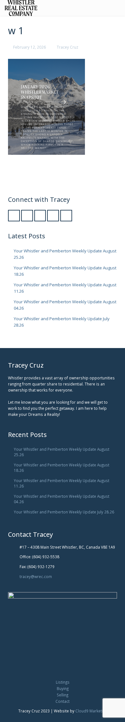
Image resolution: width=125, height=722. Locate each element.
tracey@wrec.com (36, 576)
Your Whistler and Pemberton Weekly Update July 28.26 (64, 511)
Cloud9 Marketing (91, 710)
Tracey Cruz (67, 47)
